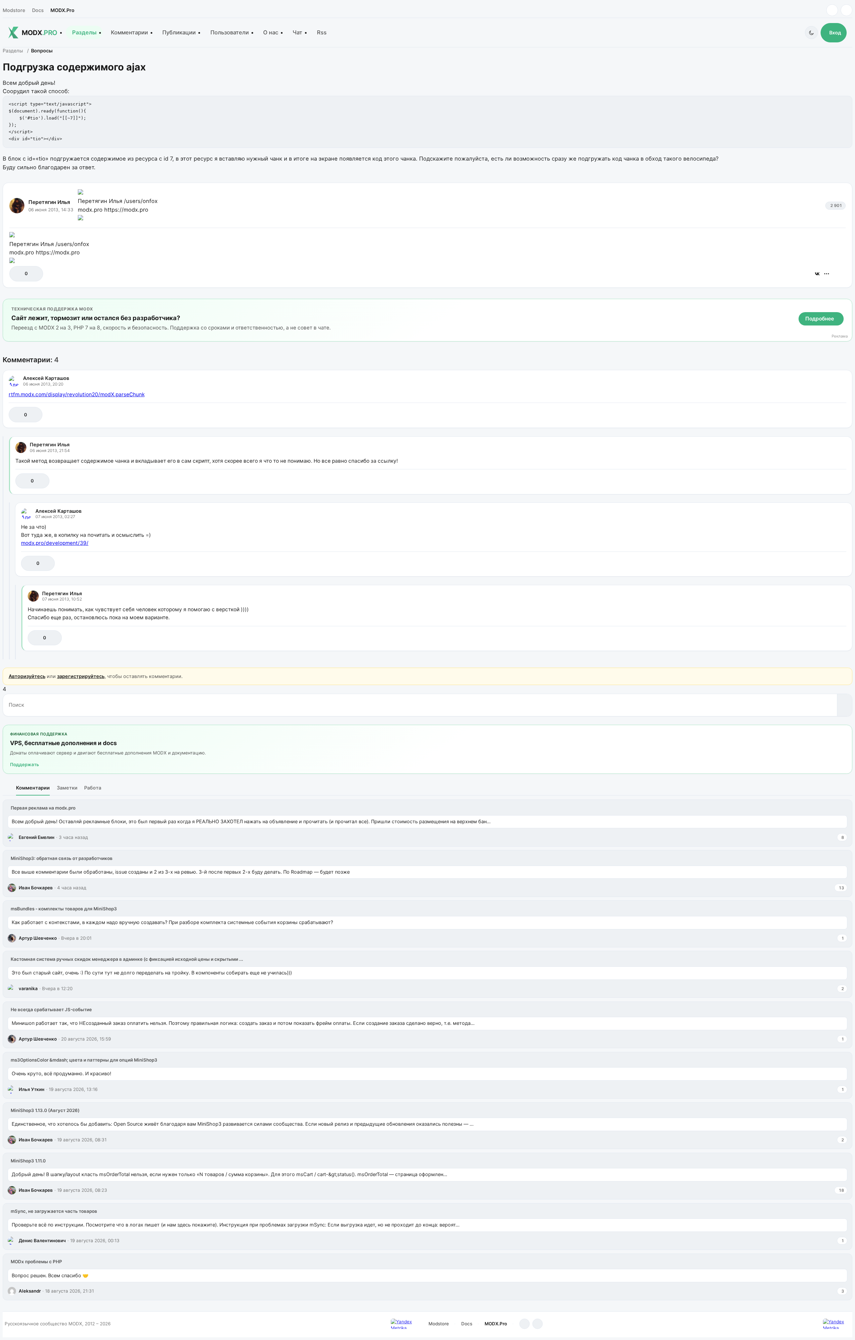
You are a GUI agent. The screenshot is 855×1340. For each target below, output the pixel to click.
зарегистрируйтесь (81, 676)
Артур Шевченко (38, 938)
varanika (28, 988)
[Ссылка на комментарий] (824, 414)
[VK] (846, 10)
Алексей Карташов (46, 378)
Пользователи (229, 32)
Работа (92, 788)
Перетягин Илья (49, 202)
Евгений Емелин (36, 837)
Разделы (84, 32)
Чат (297, 32)
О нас (270, 32)
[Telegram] (832, 10)
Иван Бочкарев (36, 887)
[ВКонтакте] (817, 274)
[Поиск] (844, 705)
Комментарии (129, 32)
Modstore (14, 10)
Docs (38, 10)
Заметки (67, 788)
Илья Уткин (31, 1089)
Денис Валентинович (42, 1240)
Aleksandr (30, 1291)
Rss (322, 32)
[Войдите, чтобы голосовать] (18, 273)
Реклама (840, 336)
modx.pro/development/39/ (55, 543)
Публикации (179, 32)
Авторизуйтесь (27, 676)
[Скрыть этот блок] (845, 305)
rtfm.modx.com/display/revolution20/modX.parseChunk (77, 394)
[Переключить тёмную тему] (811, 32)
